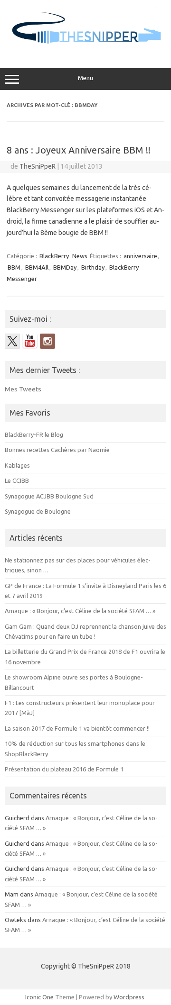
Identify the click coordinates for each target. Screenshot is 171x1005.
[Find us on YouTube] (30, 341)
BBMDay (64, 267)
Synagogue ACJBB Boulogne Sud (49, 496)
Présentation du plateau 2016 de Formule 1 (64, 769)
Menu (85, 77)
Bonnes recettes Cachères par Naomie (57, 449)
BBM (14, 267)
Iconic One (39, 997)
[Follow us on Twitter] (12, 341)
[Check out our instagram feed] (47, 341)
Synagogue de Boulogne (38, 511)
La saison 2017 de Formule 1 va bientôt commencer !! (77, 728)
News (79, 256)
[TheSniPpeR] (85, 48)
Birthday (92, 267)
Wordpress (129, 997)
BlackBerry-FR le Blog (34, 434)
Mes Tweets (23, 389)
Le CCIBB (17, 480)
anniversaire (140, 256)
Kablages (17, 465)
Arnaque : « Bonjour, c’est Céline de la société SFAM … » (80, 610)
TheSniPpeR (37, 166)
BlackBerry (54, 256)
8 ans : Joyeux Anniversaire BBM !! (79, 150)
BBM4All (36, 267)
